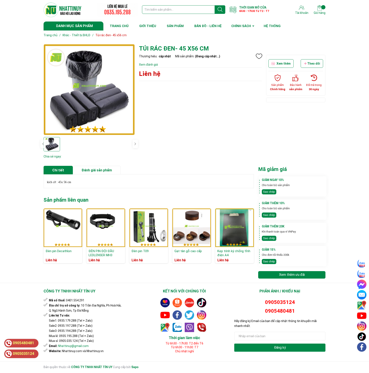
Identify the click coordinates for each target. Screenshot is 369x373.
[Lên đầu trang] (362, 357)
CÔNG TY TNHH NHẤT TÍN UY (91, 367)
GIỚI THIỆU (147, 26)
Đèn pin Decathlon (59, 251)
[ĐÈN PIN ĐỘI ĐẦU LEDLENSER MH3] (105, 227)
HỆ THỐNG (272, 26)
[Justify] (220, 9)
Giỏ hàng (319, 12)
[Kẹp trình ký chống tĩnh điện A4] (234, 227)
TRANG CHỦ (119, 26)
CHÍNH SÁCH (241, 26)
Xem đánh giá (148, 64)
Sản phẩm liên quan (66, 200)
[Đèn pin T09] (148, 227)
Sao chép (269, 191)
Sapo (135, 367)
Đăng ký (280, 348)
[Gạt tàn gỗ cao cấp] (191, 227)
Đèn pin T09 (140, 251)
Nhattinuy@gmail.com (73, 346)
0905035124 (280, 302)
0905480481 (280, 311)
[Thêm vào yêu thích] (259, 56)
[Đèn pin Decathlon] (63, 227)
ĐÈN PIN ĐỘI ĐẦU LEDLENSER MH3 (101, 253)
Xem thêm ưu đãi (292, 275)
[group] (89, 89)
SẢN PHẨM (175, 26)
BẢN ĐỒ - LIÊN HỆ (208, 26)
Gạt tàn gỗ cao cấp (188, 251)
